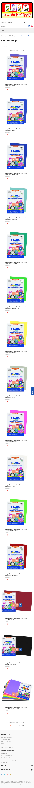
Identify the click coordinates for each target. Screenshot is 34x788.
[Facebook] (1, 774)
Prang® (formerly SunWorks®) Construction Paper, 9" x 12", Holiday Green (16, 307)
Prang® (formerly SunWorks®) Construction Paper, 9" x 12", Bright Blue (16, 174)
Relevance (17, 46)
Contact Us (4, 753)
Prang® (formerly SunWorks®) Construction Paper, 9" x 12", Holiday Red (16, 574)
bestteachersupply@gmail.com (12, 760)
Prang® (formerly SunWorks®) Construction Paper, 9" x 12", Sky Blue (16, 218)
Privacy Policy (4, 762)
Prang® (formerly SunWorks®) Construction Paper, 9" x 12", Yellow (16, 352)
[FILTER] (32, 394)
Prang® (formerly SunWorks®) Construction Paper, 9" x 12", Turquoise (16, 263)
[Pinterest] (7, 774)
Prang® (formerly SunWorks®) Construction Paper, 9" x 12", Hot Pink (16, 441)
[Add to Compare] (13, 70)
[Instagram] (10, 774)
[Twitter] (4, 774)
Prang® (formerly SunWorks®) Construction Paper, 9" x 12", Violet (16, 85)
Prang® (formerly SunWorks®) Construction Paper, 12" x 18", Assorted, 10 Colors (16, 708)
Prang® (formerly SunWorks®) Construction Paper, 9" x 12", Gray (16, 396)
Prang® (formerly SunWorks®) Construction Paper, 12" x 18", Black (16, 663)
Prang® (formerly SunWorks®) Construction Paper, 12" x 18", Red (16, 619)
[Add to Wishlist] (17, 70)
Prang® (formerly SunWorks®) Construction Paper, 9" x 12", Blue (16, 129)
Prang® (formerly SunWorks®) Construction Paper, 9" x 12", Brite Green (16, 530)
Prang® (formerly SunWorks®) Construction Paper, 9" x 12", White (16, 485)
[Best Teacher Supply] (17, 10)
